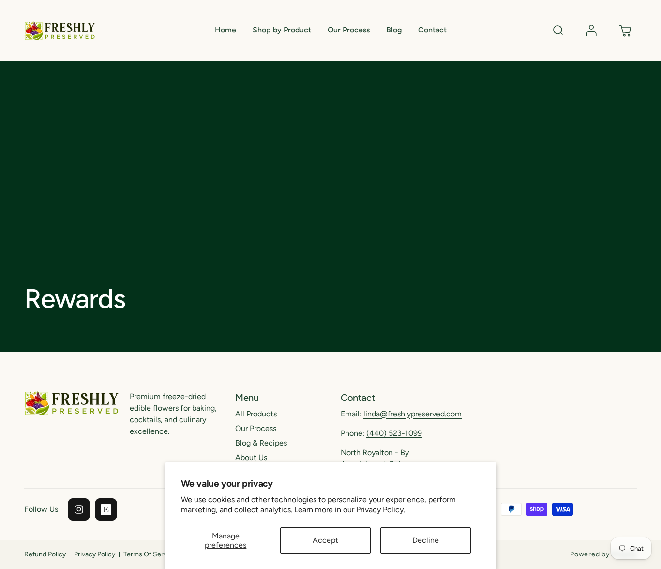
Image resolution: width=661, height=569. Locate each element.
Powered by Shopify (603, 554)
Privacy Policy (94, 554)
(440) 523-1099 (394, 433)
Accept (325, 540)
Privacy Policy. (380, 509)
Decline (425, 540)
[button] (281, 30)
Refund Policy (45, 554)
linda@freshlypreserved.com (412, 413)
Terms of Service (149, 554)
